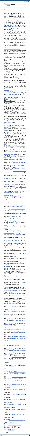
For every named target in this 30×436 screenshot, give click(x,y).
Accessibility (1, 435)
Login (0, 1)
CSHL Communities (7, 5)
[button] (13, 4)
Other (4, 9)
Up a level (5, 3)
